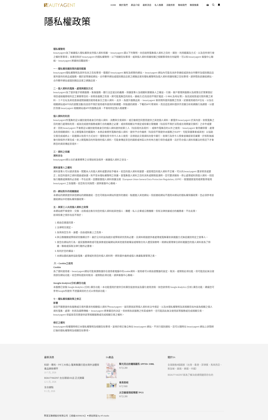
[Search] (213, 5)
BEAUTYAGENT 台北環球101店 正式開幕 (64, 377)
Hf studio (105, 415)
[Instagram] (217, 416)
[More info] (219, 5)
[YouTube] (222, 416)
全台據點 (49, 387)
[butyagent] (59, 5)
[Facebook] (213, 416)
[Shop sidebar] (207, 5)
